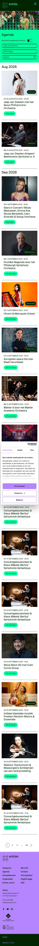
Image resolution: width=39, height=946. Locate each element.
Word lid (24, 868)
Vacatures (6, 868)
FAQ (22, 882)
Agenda (5, 871)
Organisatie (7, 879)
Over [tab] (32, 450)
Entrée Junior (8, 882)
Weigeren (19, 500)
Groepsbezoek (9, 875)
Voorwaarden (26, 875)
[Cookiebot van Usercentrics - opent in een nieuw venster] (28, 444)
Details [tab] (19, 450)
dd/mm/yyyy (8, 51)
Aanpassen (18, 493)
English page (26, 879)
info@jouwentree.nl (9, 902)
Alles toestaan (19, 486)
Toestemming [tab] (7, 450)
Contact (24, 871)
